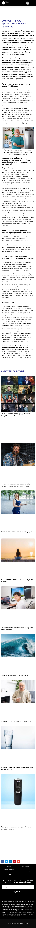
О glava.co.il (9, 866)
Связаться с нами (9, 869)
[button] (27, 3)
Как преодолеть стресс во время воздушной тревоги (17, 581)
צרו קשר (9, 874)
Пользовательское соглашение (27, 867)
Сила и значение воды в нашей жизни (14, 676)
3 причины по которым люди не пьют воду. (16, 721)
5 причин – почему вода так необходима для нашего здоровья (17, 768)
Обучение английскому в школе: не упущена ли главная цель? (17, 629)
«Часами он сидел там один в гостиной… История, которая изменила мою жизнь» (15, 485)
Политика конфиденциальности (27, 871)
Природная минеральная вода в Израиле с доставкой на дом (16, 828)
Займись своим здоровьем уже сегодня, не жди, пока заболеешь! (16, 533)
